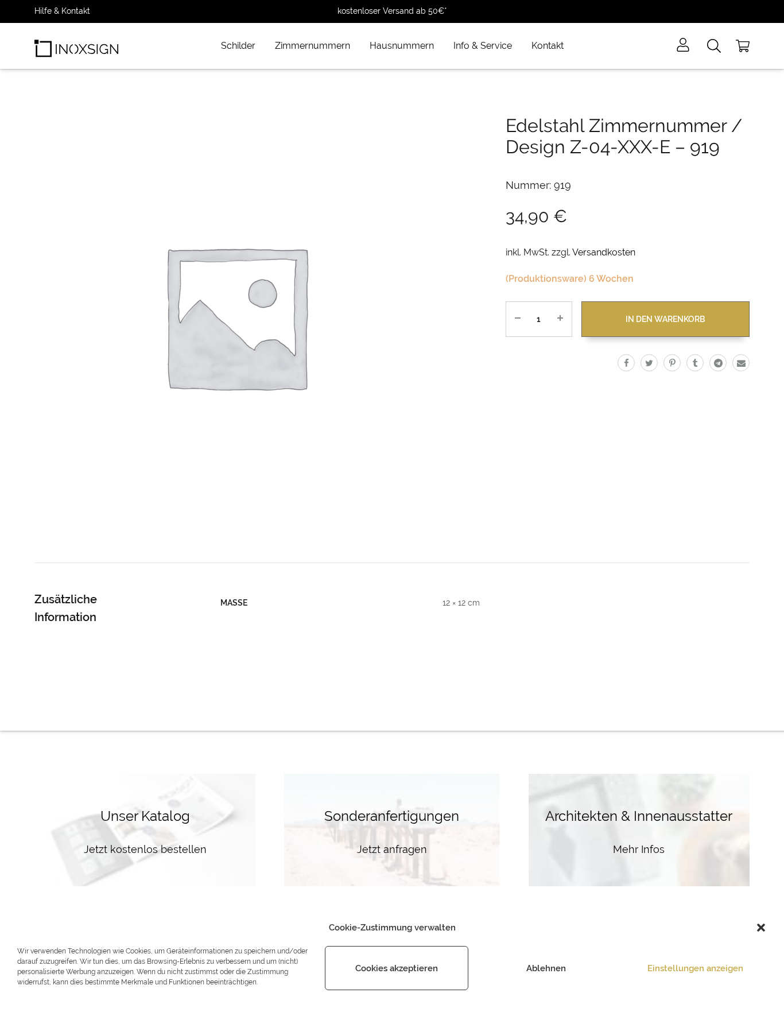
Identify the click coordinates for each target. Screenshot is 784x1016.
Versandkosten (603, 252)
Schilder (238, 45)
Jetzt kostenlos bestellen (145, 849)
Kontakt (547, 45)
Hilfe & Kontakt (62, 10)
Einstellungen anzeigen (695, 968)
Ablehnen (546, 968)
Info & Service (482, 45)
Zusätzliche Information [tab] (65, 608)
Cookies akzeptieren (396, 968)
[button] (761, 927)
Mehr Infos (639, 849)
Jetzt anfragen (392, 849)
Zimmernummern (312, 45)
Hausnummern (402, 45)
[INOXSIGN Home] (76, 45)
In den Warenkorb (665, 319)
